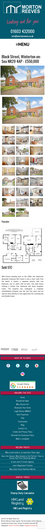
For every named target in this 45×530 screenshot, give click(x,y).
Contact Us (22, 428)
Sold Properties (23, 414)
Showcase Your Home (22, 407)
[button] (23, 44)
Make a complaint (22, 438)
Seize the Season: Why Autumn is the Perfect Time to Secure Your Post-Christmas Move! (22, 457)
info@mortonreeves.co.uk (22, 36)
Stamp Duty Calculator (22, 493)
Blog (22, 424)
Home (22, 397)
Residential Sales (22, 400)
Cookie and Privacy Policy (22, 431)
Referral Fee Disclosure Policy (22, 435)
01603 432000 (23, 31)
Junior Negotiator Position (22, 465)
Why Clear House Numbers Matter (22, 469)
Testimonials (22, 421)
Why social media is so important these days (22, 452)
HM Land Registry (22, 508)
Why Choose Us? (22, 404)
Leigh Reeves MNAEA (22, 411)
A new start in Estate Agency (22, 461)
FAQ (22, 418)
